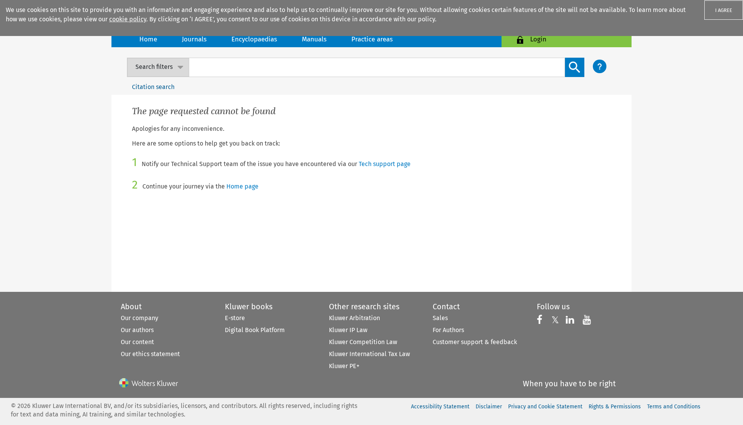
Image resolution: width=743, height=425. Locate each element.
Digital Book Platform (255, 330)
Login (538, 39)
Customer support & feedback (475, 342)
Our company (139, 318)
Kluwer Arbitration (354, 318)
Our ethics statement (150, 354)
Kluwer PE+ (344, 366)
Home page (242, 186)
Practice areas (372, 39)
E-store (235, 318)
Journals (194, 39)
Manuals (314, 39)
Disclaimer (489, 406)
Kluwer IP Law (348, 330)
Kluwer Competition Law (363, 342)
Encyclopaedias (254, 39)
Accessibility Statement (440, 406)
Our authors (137, 330)
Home (148, 39)
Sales (440, 318)
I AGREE (723, 10)
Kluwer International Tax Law (369, 354)
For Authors (448, 330)
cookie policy (127, 19)
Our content (137, 342)
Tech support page (385, 164)
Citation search (153, 87)
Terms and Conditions (673, 406)
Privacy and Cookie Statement (545, 406)
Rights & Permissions (615, 406)
